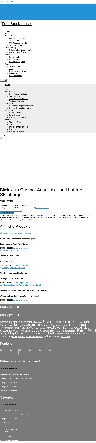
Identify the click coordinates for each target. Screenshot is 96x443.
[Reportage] (14, 354)
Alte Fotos (72, 215)
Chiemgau (17, 325)
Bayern (47, 321)
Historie (3, 217)
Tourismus (59, 333)
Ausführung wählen (20, 248)
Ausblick (80, 215)
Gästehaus (42, 328)
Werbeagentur (24, 336)
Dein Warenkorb (14, 18)
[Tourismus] (5, 354)
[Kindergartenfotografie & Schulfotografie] (44, 354)
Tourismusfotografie (75, 333)
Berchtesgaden (63, 321)
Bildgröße (3, 205)
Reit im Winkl (42, 217)
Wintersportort (26, 220)
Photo (41, 331)
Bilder (86, 322)
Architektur (6, 321)
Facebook (45, 325)
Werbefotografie (37, 337)
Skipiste (69, 217)
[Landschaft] (34, 354)
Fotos (35, 328)
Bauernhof (38, 322)
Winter (55, 215)
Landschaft (39, 215)
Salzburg (19, 333)
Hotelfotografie (56, 327)
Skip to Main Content (7, 1)
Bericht (80, 322)
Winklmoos (4, 220)
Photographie (50, 331)
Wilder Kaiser (52, 336)
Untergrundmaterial (7, 208)
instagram (70, 328)
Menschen (12, 136)
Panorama (35, 331)
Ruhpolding (7, 333)
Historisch (10, 217)
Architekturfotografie (23, 322)
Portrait (58, 331)
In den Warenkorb (7, 213)
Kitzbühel (80, 327)
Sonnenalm (83, 217)
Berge (75, 322)
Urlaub (14, 337)
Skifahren (62, 217)
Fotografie (26, 327)
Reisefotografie (69, 331)
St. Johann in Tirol (31, 334)
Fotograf (80, 325)
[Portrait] (24, 354)
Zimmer (67, 337)
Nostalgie (33, 217)
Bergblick (87, 215)
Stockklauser (41, 334)
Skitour (75, 217)
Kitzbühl (88, 328)
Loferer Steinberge (22, 217)
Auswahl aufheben (42, 208)
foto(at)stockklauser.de (8, 391)
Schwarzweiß (53, 217)
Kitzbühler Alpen (10, 330)
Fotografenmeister (9, 327)
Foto (70, 324)
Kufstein (25, 330)
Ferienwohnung (59, 325)
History (31, 215)
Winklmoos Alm (14, 220)
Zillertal (63, 337)
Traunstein (6, 336)
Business (4, 325)
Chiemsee (33, 325)
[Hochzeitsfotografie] (53, 354)
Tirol (51, 333)
